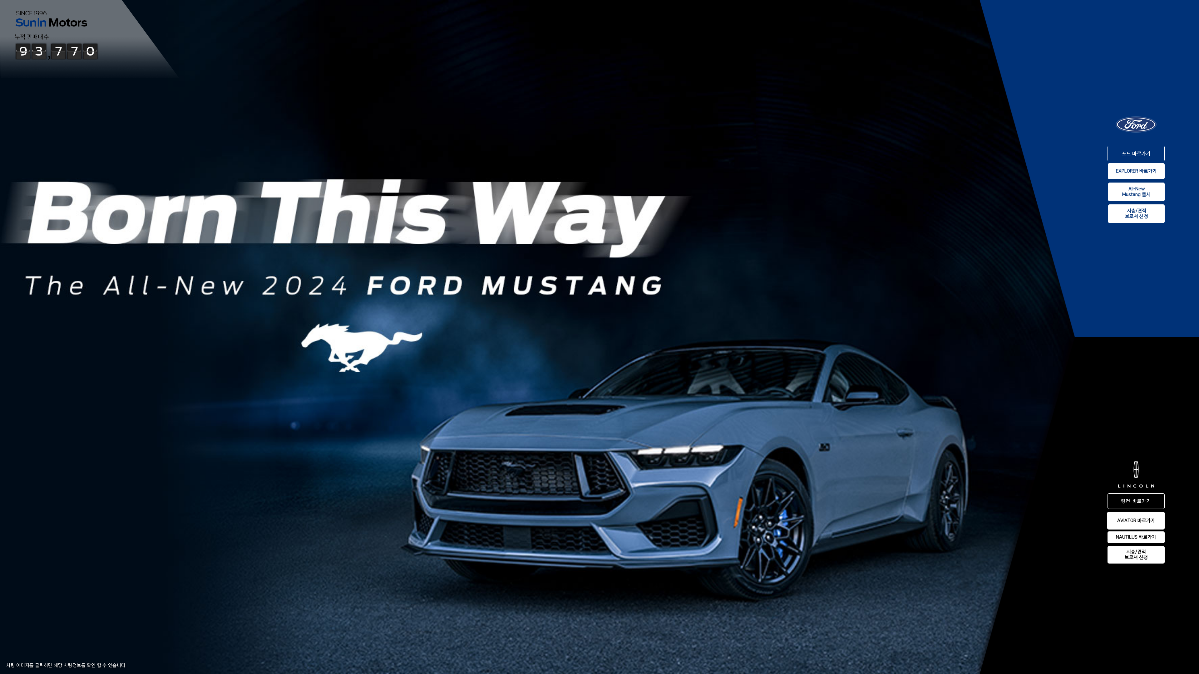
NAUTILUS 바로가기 (1136, 537)
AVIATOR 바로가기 (1136, 520)
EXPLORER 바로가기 (1136, 171)
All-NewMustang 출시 (1136, 191)
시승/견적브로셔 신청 (1136, 213)
